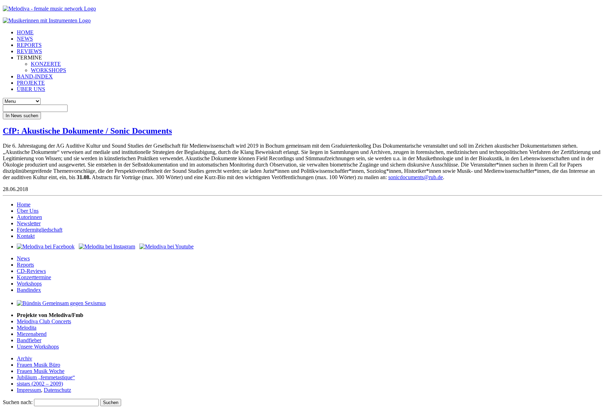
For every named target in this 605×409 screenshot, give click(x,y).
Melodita (26, 328)
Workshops (29, 284)
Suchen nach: (18, 402)
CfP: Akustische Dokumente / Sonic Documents (87, 130)
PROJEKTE (31, 83)
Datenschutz (57, 390)
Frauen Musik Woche (40, 371)
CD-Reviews (31, 271)
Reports (25, 265)
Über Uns (28, 211)
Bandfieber (29, 340)
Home (23, 204)
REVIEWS (29, 51)
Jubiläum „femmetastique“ (46, 377)
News (23, 258)
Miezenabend (32, 334)
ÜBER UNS (31, 89)
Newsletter (29, 223)
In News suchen (22, 115)
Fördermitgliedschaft (39, 230)
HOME (25, 32)
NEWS (25, 39)
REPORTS (29, 45)
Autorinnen (29, 217)
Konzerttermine (34, 277)
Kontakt (26, 236)
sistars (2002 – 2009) (40, 384)
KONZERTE (46, 64)
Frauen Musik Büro (38, 365)
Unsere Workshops (38, 347)
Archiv (24, 358)
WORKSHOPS (48, 70)
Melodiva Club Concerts (44, 321)
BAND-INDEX (35, 76)
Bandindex (29, 290)
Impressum (29, 390)
